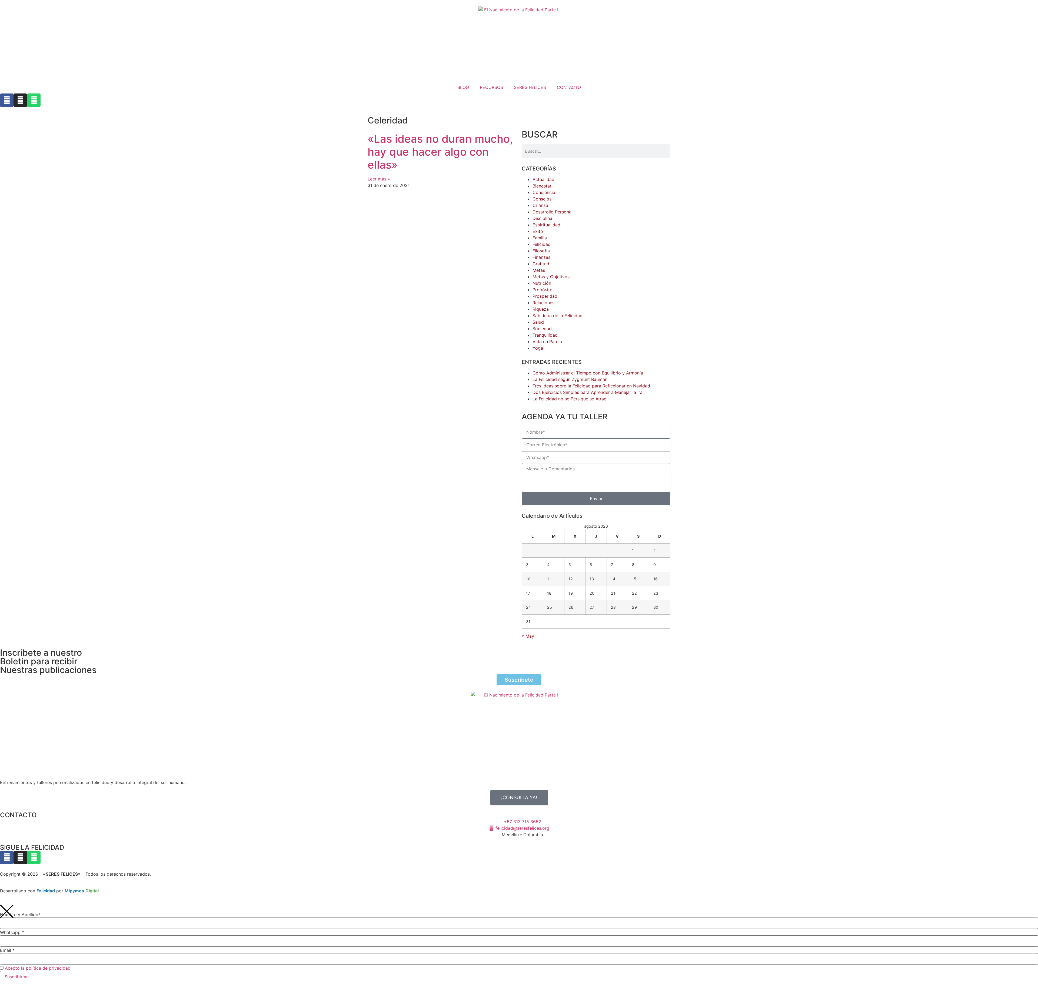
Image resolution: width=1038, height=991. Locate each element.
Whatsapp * (12, 932)
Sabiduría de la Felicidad (558, 315)
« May (528, 636)
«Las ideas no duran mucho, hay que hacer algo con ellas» (440, 151)
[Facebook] (7, 100)
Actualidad (543, 179)
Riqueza (541, 309)
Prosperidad (545, 296)
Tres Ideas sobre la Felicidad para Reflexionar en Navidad (591, 386)
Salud (538, 322)
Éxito (538, 231)
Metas (539, 270)
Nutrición (542, 283)
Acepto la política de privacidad (38, 968)
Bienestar (542, 186)
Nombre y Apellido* (20, 914)
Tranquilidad (545, 335)
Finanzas (541, 257)
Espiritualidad (546, 224)
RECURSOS (491, 87)
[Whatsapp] (34, 100)
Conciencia (544, 192)
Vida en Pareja (547, 341)
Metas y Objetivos (551, 276)
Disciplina (542, 218)
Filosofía (541, 250)
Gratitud (541, 263)
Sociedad (542, 328)
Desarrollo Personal (553, 212)
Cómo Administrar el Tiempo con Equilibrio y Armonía (588, 373)
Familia (540, 237)
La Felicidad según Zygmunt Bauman (570, 379)
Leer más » (379, 179)
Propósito (543, 289)
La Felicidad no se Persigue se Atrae (569, 398)
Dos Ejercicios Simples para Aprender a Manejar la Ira (588, 392)
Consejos (542, 199)
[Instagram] (20, 100)
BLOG (463, 87)
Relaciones (543, 302)
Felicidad (542, 244)
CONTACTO (569, 87)
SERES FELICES (530, 87)
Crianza (540, 205)
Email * (7, 950)
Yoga (538, 348)
